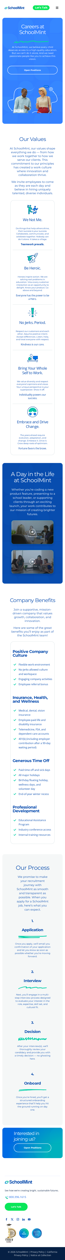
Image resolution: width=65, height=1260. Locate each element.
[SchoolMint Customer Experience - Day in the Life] (32, 532)
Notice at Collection (41, 1255)
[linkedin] (23, 1219)
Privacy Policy (37, 1251)
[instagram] (18, 1219)
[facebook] (6, 1219)
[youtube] (29, 1219)
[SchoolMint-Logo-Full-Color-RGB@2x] (15, 6)
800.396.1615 (17, 1197)
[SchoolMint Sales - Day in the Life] (32, 562)
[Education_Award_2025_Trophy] (10, 1225)
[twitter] (12, 1219)
